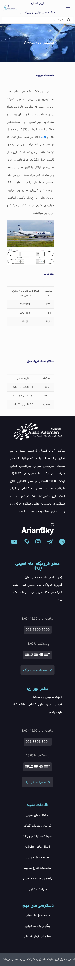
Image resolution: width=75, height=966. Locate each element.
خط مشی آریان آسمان (37, 936)
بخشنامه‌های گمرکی (37, 815)
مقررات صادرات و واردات (37, 836)
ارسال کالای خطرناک (37, 846)
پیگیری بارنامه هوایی (37, 926)
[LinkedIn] (62, 542)
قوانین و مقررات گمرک (37, 825)
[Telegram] (50, 542)
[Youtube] (14, 542)
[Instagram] (38, 542)
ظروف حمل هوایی (37, 857)
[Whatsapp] (26, 542)
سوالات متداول (37, 889)
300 (43, 137)
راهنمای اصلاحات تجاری (37, 878)
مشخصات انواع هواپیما (37, 868)
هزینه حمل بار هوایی (37, 915)
